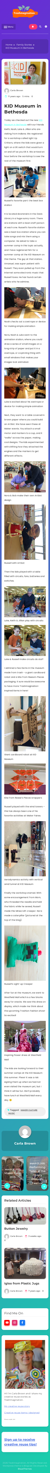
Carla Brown (16, 90)
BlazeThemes (25, 1469)
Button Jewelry (16, 1228)
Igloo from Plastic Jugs (21, 1283)
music (11, 1113)
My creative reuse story (17, 1406)
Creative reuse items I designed (21, 1412)
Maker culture (29, 1110)
